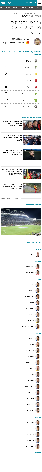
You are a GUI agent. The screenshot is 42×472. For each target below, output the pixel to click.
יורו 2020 (31, 3)
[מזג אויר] (9, 3)
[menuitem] (31, 8)
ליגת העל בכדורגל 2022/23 (25, 13)
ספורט (15, 8)
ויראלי (7, 8)
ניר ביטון (25, 16)
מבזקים (23, 8)
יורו (40, 13)
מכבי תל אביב (36, 16)
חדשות (31, 8)
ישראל (38, 236)
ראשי (38, 8)
